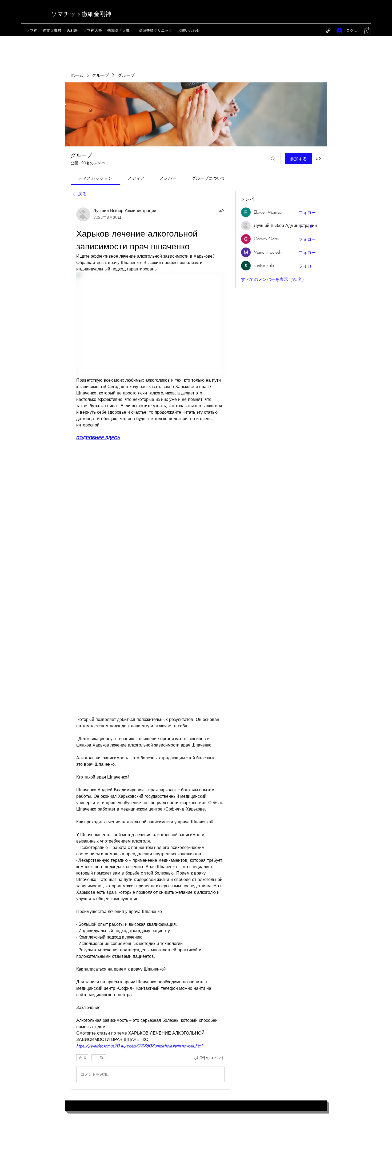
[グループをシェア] (318, 158)
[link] (95, 178)
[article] (150, 646)
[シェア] (221, 211)
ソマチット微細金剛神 (81, 14)
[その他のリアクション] (98, 1057)
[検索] (273, 158)
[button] (367, 30)
